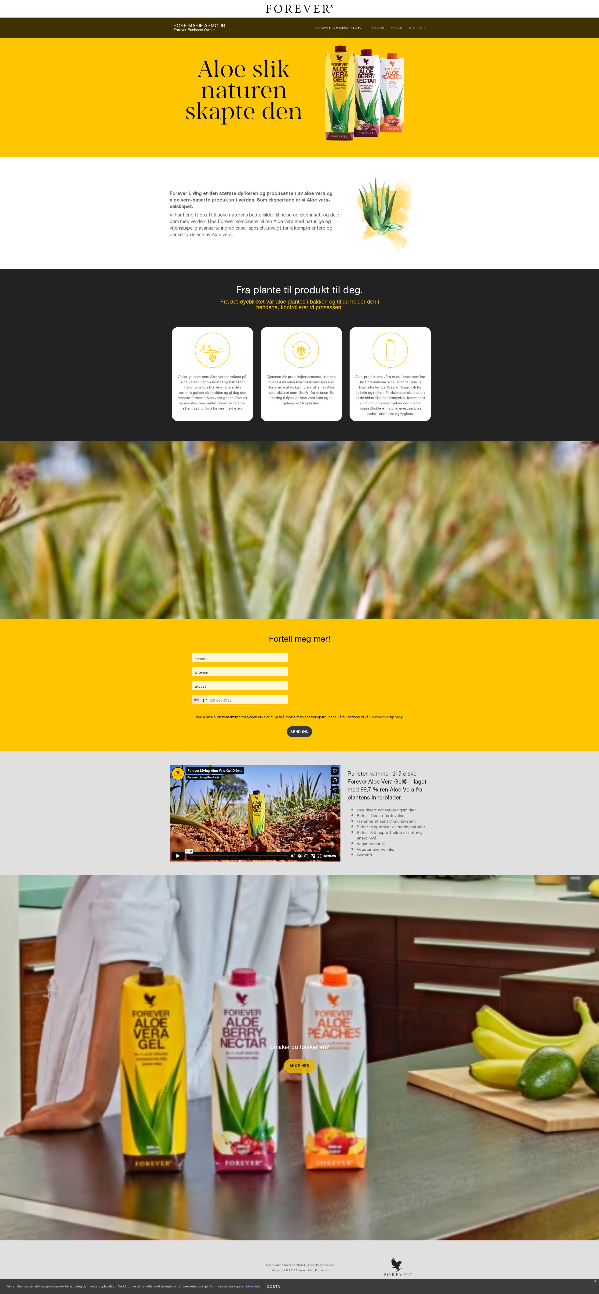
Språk (417, 27)
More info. (254, 1286)
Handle (396, 27)
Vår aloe (377, 27)
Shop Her (300, 1066)
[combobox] (200, 699)
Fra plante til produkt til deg (338, 27)
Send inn (299, 732)
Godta (273, 1287)
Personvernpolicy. (386, 716)
